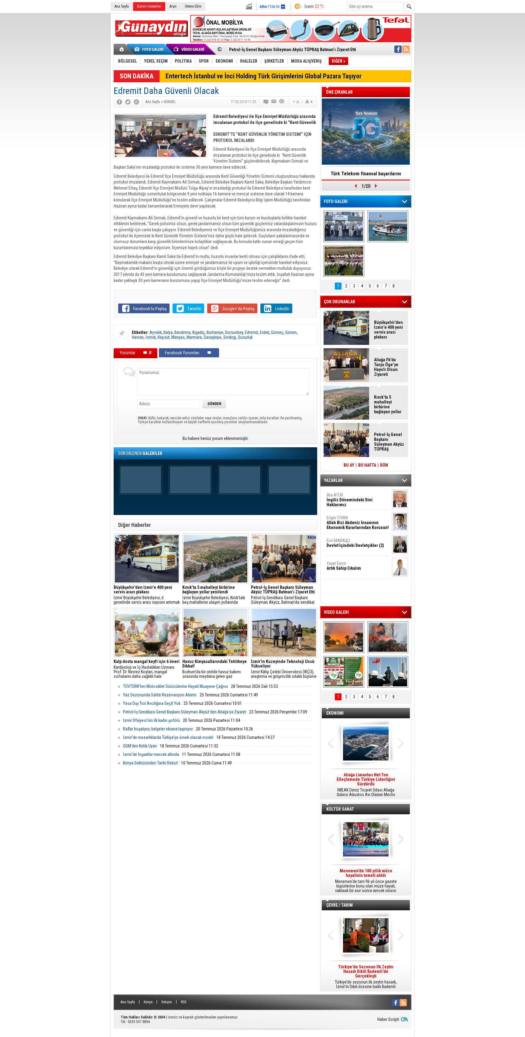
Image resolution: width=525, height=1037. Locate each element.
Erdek (264, 332)
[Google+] (136, 102)
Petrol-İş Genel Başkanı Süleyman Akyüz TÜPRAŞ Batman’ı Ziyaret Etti (292, 49)
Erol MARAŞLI (355, 543)
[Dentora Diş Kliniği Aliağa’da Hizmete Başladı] (343, 226)
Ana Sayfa (122, 6)
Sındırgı (229, 337)
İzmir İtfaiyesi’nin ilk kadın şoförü (151, 720)
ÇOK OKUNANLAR (339, 301)
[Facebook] (119, 102)
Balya (168, 332)
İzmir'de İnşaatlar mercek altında (151, 754)
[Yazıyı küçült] (295, 102)
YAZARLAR (333, 480)
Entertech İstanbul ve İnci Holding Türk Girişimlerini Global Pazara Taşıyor (264, 76)
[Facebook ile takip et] (398, 49)
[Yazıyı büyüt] (309, 102)
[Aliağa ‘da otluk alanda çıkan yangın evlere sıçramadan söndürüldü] (343, 637)
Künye (148, 1002)
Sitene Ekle (193, 6)
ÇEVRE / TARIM (339, 905)
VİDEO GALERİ (336, 612)
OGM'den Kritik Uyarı (140, 745)
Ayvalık (155, 332)
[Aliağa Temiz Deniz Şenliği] (387, 226)
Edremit (251, 332)
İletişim (166, 1002)
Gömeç (277, 332)
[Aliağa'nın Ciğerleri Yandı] (387, 637)
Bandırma (182, 332)
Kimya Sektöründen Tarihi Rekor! (150, 763)
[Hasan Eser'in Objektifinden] (343, 261)
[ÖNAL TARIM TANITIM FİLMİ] (343, 672)
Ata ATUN (349, 500)
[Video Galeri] (189, 49)
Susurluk (245, 337)
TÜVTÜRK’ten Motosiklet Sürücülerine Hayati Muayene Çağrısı (175, 686)
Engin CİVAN (358, 522)
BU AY (349, 465)
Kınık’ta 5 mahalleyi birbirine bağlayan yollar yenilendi (387, 404)
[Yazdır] (282, 102)
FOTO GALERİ (336, 201)
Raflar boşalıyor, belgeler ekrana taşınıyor (158, 728)
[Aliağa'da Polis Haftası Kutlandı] (387, 672)
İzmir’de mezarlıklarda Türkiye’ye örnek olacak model (168, 737)
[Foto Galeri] (150, 49)
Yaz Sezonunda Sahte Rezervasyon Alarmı (160, 694)
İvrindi (151, 337)
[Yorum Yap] (266, 102)
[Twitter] (128, 102)
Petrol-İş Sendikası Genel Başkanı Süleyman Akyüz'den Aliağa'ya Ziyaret (184, 711)
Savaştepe (212, 337)
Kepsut (164, 337)
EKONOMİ (335, 713)
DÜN (384, 465)
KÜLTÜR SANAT (340, 809)
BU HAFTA (367, 465)
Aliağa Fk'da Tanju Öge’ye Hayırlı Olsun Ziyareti (386, 367)
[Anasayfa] (122, 49)
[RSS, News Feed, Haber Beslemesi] (406, 49)
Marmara (194, 337)
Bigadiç (198, 332)
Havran (138, 337)
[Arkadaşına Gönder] (274, 102)
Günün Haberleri (149, 6)
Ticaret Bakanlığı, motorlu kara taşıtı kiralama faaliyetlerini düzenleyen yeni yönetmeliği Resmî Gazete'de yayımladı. (365, 785)
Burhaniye (215, 332)
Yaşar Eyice (344, 566)
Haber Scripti (388, 1019)
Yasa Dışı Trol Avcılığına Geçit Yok (151, 703)
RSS (183, 1002)
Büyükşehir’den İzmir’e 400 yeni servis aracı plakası (388, 329)
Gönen (291, 332)
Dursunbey (234, 332)
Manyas (178, 337)
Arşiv (173, 6)
